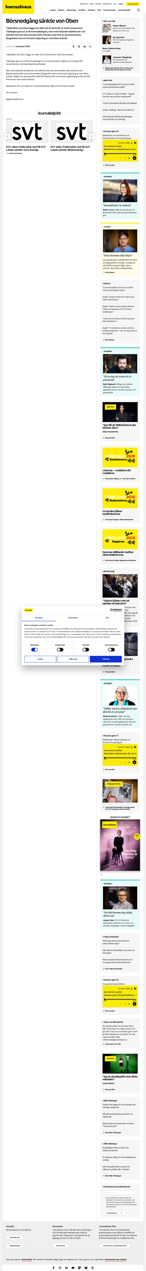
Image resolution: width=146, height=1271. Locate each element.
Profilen (82, 10)
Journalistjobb (124, 10)
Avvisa (40, 659)
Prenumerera (132, 4)
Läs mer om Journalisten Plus (114, 1245)
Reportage (71, 10)
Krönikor (91, 10)
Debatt (61, 10)
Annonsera (84, 4)
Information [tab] (73, 618)
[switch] (60, 649)
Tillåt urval (73, 659)
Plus (99, 10)
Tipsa (91, 4)
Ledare (53, 10)
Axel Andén (27, 1259)
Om (114, 4)
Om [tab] (107, 618)
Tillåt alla (105, 659)
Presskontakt (109, 10)
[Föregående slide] (7, 136)
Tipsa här (106, 1037)
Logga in (121, 4)
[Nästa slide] (91, 136)
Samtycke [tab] (39, 618)
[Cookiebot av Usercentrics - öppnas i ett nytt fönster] (112, 610)
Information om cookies (115, 1259)
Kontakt (98, 4)
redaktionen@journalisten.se (115, 1039)
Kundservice (107, 4)
